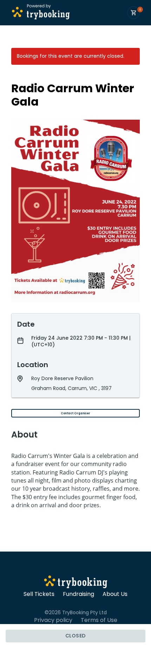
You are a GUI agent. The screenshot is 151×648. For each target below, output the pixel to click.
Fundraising (78, 594)
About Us (115, 594)
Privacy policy (53, 620)
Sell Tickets (39, 594)
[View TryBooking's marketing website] (75, 582)
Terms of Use (99, 620)
